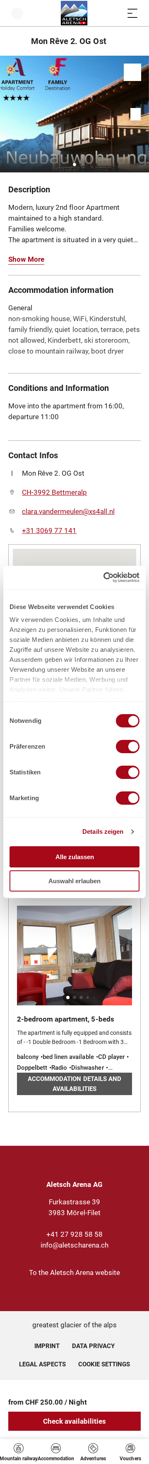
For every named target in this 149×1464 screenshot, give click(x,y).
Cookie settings (104, 1363)
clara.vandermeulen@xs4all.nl (68, 511)
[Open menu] (132, 13)
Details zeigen (102, 831)
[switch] (127, 746)
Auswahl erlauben (74, 880)
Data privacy (93, 1346)
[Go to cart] (116, 13)
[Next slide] (140, 114)
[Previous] (15, 41)
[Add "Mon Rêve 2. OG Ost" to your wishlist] (132, 72)
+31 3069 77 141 (49, 530)
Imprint (47, 1346)
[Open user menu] (17, 13)
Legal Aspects (42, 1364)
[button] (74, 164)
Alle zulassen (74, 856)
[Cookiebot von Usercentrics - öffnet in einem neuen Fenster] (105, 577)
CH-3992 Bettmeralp (54, 492)
